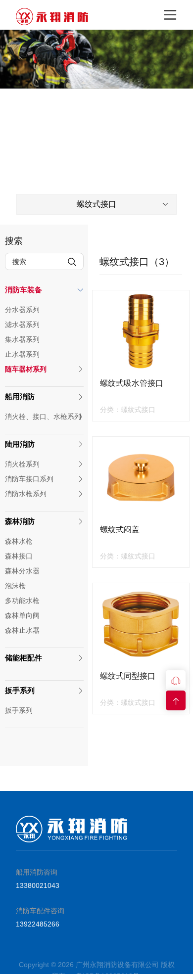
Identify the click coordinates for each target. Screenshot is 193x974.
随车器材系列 (26, 369)
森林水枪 (19, 541)
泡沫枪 (15, 586)
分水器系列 (22, 310)
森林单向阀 (22, 615)
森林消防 (20, 521)
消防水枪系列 (26, 494)
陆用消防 (20, 444)
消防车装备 (23, 289)
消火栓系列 (22, 464)
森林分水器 (22, 571)
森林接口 (19, 556)
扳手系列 (20, 690)
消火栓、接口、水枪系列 (43, 416)
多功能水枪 (22, 600)
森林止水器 (22, 630)
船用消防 (20, 396)
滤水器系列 (22, 324)
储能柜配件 (23, 657)
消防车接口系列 (29, 479)
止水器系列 (22, 354)
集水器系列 (22, 339)
